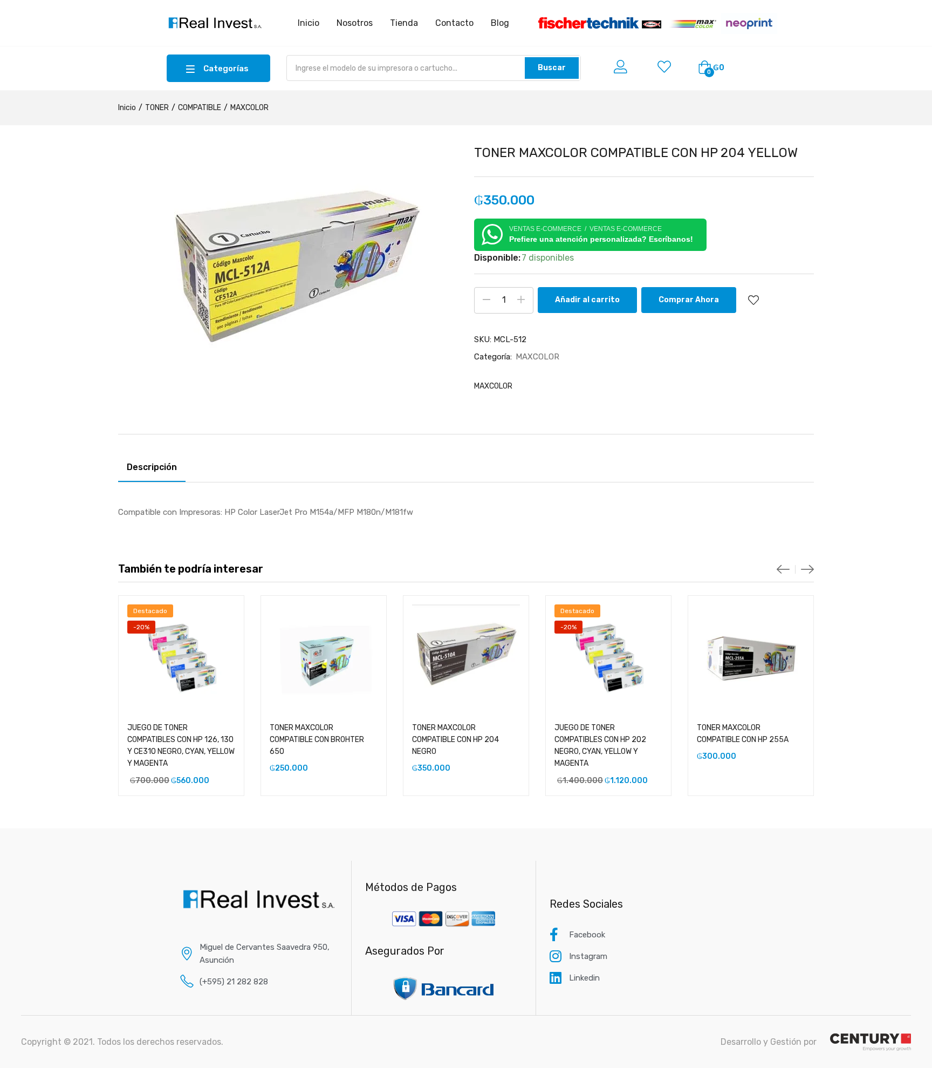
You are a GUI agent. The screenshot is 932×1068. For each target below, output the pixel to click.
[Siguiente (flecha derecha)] (913, 534)
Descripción (152, 467)
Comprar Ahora (689, 299)
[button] (711, 68)
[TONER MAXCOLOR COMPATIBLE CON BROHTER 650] (324, 658)
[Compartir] (896, 12)
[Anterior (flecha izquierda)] (19, 534)
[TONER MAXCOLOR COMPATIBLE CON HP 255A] (751, 658)
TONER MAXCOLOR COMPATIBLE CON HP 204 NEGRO (455, 739)
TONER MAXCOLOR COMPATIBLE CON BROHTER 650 (317, 739)
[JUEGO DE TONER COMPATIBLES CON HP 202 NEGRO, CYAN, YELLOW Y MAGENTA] (608, 658)
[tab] (152, 469)
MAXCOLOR (249, 107)
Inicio (127, 107)
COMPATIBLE (199, 107)
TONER (157, 107)
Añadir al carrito (587, 299)
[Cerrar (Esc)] (920, 12)
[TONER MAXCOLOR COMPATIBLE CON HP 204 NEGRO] (466, 658)
